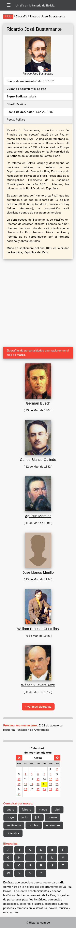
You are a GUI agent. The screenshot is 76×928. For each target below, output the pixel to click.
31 (19, 794)
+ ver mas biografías (38, 706)
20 (38, 784)
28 (44, 789)
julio (37, 817)
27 (38, 789)
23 (57, 784)
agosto (52, 817)
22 (50, 784)
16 (57, 779)
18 (25, 784)
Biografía (21, 16)
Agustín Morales (38, 516)
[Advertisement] (38, 301)
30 (57, 789)
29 (50, 789)
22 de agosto (50, 725)
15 (50, 779)
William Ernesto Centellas (38, 629)
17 (19, 784)
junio (24, 817)
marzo (43, 809)
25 (25, 789)
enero (10, 809)
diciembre (13, 833)
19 (31, 784)
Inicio (8, 16)
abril (57, 809)
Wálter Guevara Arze (38, 685)
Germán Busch (38, 403)
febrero (26, 809)
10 (19, 779)
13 (38, 779)
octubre (34, 825)
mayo (10, 817)
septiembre (14, 825)
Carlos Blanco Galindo (38, 460)
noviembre (53, 825)
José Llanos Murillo (38, 572)
